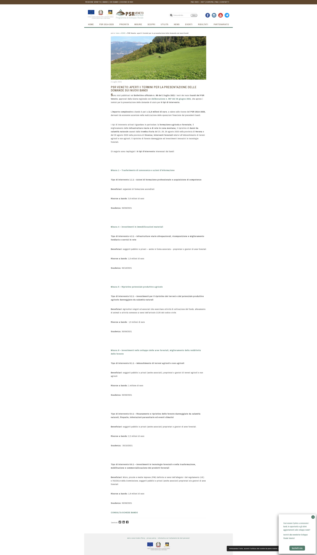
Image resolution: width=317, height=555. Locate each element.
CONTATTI (224, 2)
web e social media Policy (136, 538)
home (117, 33)
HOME (91, 24)
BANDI (105, 2)
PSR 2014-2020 (106, 24)
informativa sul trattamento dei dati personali (174, 538)
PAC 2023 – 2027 (198, 2)
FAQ (216, 2)
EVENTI (188, 24)
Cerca (194, 15)
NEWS (177, 24)
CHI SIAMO (114, 2)
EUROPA (209, 2)
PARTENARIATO (221, 24)
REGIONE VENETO (93, 2)
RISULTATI (203, 24)
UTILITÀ (164, 24)
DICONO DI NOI (126, 2)
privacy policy (151, 538)
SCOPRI (151, 24)
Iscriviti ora (297, 548)
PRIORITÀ (124, 24)
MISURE (138, 24)
